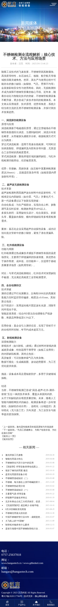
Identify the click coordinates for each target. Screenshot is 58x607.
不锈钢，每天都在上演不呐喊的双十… (23, 482)
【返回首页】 (7, 439)
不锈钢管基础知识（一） (17, 490)
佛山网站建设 (41, 596)
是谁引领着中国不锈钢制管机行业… (22, 529)
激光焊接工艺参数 (14, 455)
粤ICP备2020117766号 (11, 596)
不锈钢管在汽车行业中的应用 (19, 463)
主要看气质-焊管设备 (15, 494)
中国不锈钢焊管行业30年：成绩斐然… (23, 517)
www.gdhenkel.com (33, 563)
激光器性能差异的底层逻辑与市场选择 (35, 427)
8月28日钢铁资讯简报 (15, 509)
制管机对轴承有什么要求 (17, 525)
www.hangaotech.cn (11, 563)
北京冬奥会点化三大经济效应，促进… (23, 501)
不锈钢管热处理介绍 (15, 486)
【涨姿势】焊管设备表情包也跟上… (22, 467)
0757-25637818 (11, 554)
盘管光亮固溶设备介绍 (16, 474)
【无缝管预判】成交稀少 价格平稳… (23, 505)
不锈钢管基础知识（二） (17, 478)
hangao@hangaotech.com (17, 571)
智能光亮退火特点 (14, 459)
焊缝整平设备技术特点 (16, 498)
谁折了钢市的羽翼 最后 (16, 470)
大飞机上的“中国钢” (15, 521)
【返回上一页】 (9, 436)
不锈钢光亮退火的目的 (16, 513)
